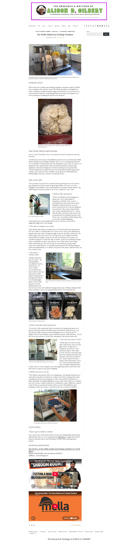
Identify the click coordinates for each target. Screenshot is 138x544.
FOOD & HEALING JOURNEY (43, 31)
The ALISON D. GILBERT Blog (67, 31)
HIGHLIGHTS (32, 26)
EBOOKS (57, 26)
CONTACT (75, 26)
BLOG (43, 26)
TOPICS (50, 26)
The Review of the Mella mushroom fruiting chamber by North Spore (54, 450)
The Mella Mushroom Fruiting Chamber (55, 34)
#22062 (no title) (99, 531)
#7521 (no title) (89, 531)
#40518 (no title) (33, 531)
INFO (69, 26)
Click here (61, 437)
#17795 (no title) (52, 531)
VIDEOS (63, 26)
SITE (39, 26)
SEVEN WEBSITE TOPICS (75, 531)
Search (88, 31)
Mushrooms (55, 31)
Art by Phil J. (43, 531)
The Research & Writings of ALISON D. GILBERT (69, 539)
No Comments (60, 37)
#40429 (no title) (63, 531)
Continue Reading (75, 525)
